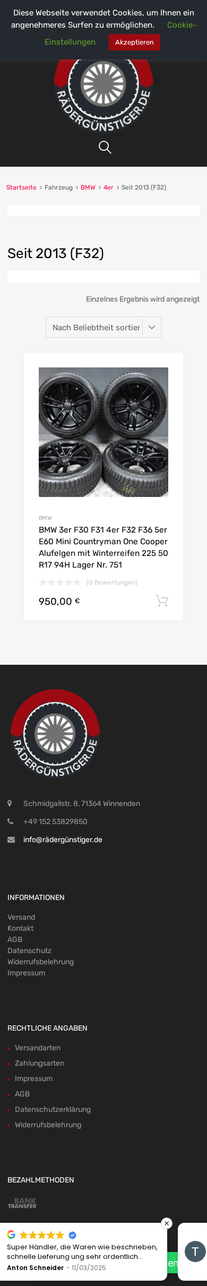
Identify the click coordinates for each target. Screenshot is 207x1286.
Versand (21, 917)
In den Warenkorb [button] (162, 601)
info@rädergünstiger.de (62, 839)
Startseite (21, 187)
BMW (88, 187)
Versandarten (38, 1047)
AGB (14, 939)
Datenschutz (29, 950)
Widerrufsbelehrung (40, 961)
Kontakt (20, 928)
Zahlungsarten (39, 1063)
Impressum (26, 973)
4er (109, 187)
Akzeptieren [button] (134, 42)
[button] (11, 1223)
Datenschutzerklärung (53, 1109)
